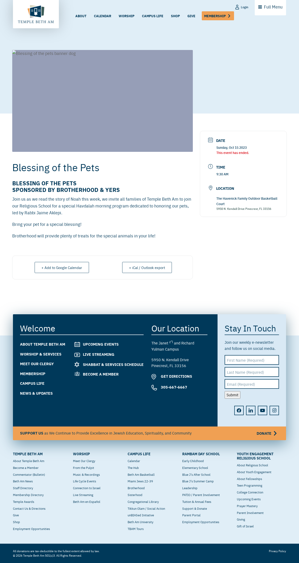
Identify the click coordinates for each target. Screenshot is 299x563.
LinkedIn (250, 410)
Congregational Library (143, 501)
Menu (273, 7)
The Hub (133, 467)
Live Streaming (98, 354)
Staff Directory (23, 488)
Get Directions (176, 376)
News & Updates (36, 393)
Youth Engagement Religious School (255, 456)
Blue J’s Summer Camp (198, 481)
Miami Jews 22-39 (140, 481)
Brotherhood (136, 488)
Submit (232, 394)
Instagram (274, 410)
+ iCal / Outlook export (147, 267)
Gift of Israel (245, 526)
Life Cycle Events (84, 481)
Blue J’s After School (196, 474)
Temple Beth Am (28, 454)
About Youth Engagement (254, 472)
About (80, 15)
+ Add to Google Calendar (61, 267)
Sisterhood (135, 495)
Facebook (239, 410)
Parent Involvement (250, 512)
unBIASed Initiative (141, 515)
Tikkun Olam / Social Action (146, 508)
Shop (175, 15)
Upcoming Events (101, 344)
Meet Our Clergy (37, 363)
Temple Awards (23, 501)
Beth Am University (140, 522)
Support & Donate (194, 508)
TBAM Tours (136, 528)
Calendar (102, 15)
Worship (126, 15)
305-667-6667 (173, 387)
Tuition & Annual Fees (196, 501)
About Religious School (252, 465)
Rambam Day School (201, 454)
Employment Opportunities (31, 528)
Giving (241, 519)
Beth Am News (23, 481)
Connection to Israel (87, 488)
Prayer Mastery (247, 506)
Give (191, 15)
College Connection (250, 492)
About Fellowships (249, 478)
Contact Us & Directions (29, 508)
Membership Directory (28, 495)
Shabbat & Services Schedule (113, 364)
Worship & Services (40, 354)
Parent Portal (191, 515)
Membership (215, 15)
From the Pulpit (83, 467)
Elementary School (195, 467)
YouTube (262, 410)
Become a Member (101, 374)
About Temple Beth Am (42, 344)
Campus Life (152, 15)
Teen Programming (249, 485)
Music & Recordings (86, 474)
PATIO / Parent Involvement (201, 495)
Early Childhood (193, 461)
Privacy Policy (277, 551)
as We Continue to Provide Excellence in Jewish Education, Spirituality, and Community (145, 433)
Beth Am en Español (86, 501)
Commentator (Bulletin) (29, 474)
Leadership (190, 488)
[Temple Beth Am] (36, 14)
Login (244, 7)
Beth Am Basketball (141, 474)
